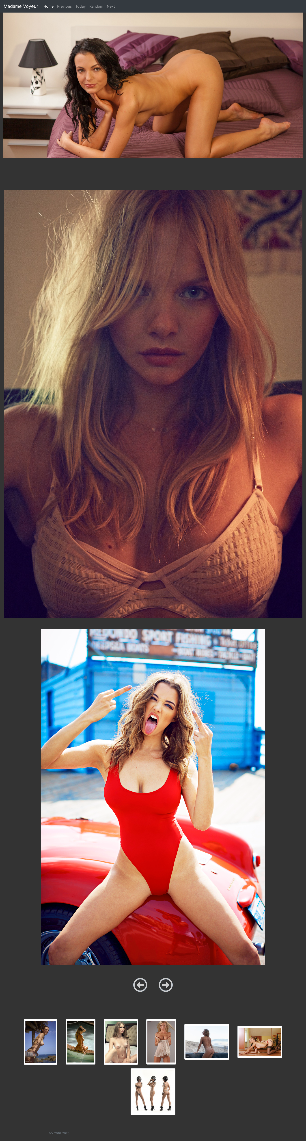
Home (49, 6)
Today (80, 6)
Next (111, 6)
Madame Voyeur (21, 6)
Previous (64, 6)
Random (96, 6)
